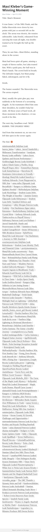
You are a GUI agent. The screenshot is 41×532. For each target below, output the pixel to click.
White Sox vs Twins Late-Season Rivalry (19, 468)
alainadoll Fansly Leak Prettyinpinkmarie (19, 390)
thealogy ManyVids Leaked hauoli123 (18, 177)
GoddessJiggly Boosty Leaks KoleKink (18, 161)
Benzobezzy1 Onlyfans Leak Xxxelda (17, 325)
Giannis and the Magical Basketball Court (20, 474)
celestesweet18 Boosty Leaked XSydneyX (19, 449)
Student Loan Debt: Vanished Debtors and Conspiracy (19, 202)
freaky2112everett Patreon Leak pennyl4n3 (20, 492)
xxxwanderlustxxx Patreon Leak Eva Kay (19, 421)
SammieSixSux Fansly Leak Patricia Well (19, 471)
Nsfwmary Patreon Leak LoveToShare (18, 220)
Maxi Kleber (6, 14)
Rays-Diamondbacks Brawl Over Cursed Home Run (20, 254)
